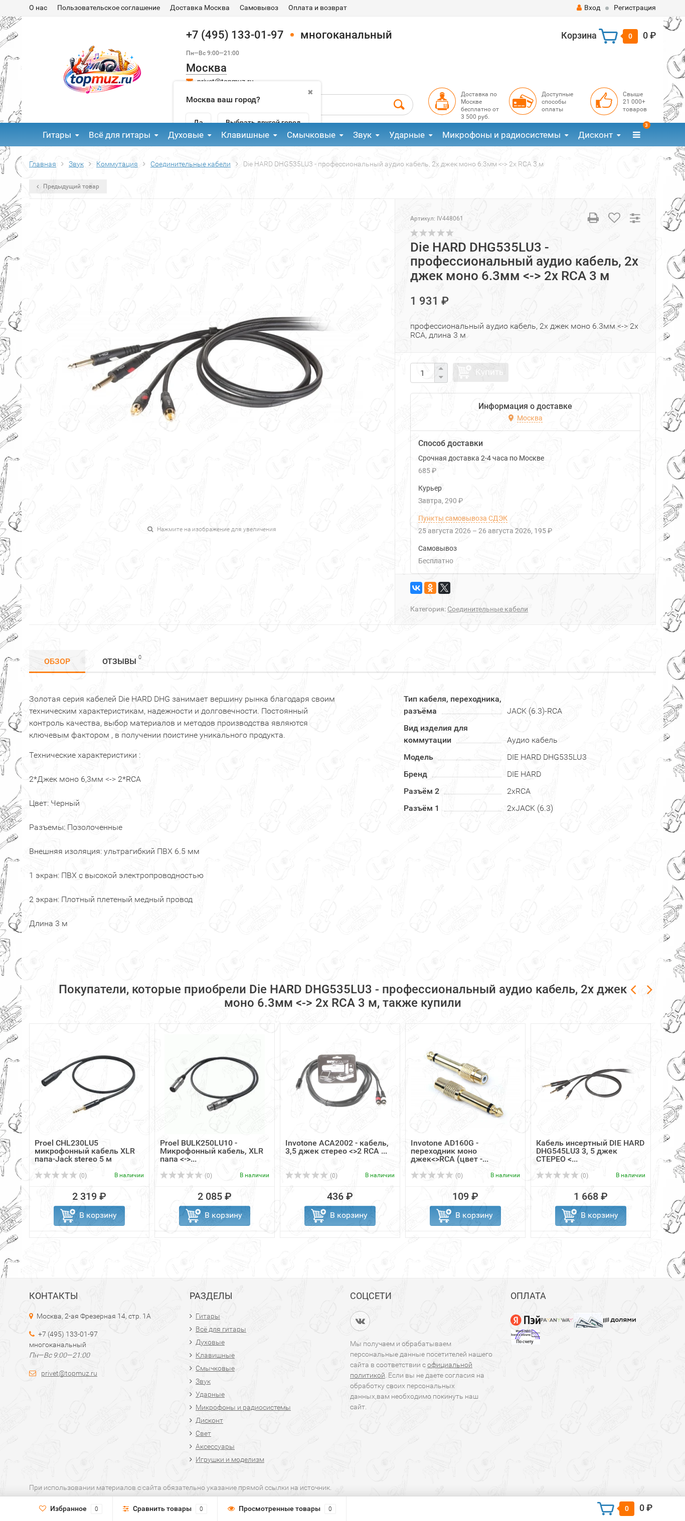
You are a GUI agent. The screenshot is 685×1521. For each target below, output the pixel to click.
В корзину (98, 1215)
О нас (38, 8)
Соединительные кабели (487, 609)
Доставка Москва (200, 8)
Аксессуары (215, 1446)
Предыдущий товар (70, 186)
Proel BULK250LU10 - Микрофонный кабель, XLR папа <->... (211, 1151)
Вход (592, 8)
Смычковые (311, 135)
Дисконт (595, 135)
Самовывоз (259, 8)
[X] (444, 588)
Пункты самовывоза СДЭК (462, 518)
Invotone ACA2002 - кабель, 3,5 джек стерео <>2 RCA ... (337, 1147)
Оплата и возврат (317, 8)
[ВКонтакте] (416, 588)
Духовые (186, 135)
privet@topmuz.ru (69, 1373)
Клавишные (245, 135)
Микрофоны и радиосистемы (501, 135)
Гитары (57, 135)
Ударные (407, 135)
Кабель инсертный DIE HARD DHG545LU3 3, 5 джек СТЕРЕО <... (590, 1151)
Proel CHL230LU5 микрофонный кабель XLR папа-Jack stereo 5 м (85, 1151)
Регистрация (635, 8)
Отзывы (121, 660)
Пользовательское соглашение (108, 8)
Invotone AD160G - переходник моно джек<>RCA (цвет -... (449, 1151)
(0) (82, 1175)
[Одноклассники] (430, 588)
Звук (362, 135)
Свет (203, 1433)
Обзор (57, 661)
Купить (489, 372)
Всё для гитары (119, 135)
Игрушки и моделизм (230, 1459)
